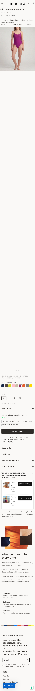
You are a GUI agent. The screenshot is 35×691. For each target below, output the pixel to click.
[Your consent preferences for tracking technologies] (31, 687)
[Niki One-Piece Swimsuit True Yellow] (30, 385)
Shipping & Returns (10, 460)
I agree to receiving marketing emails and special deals (17, 665)
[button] (9, 685)
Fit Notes (5, 454)
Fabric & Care (7, 466)
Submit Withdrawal (11, 682)
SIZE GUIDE (6, 408)
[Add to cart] (17, 431)
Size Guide (7, 676)
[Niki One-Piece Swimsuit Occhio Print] (2, 388)
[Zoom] (17, 49)
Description (6, 448)
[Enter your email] (28, 660)
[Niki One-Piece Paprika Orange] (23, 385)
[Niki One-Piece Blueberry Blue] (2, 385)
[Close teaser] (16, 683)
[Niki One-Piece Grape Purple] (20, 385)
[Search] (29, 3)
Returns (6, 679)
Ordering (6, 688)
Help (5, 672)
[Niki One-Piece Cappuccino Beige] (16, 385)
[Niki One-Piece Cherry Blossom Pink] (13, 385)
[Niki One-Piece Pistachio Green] (9, 385)
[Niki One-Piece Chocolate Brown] (6, 385)
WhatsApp (5, 417)
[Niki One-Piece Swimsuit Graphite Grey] (27, 385)
